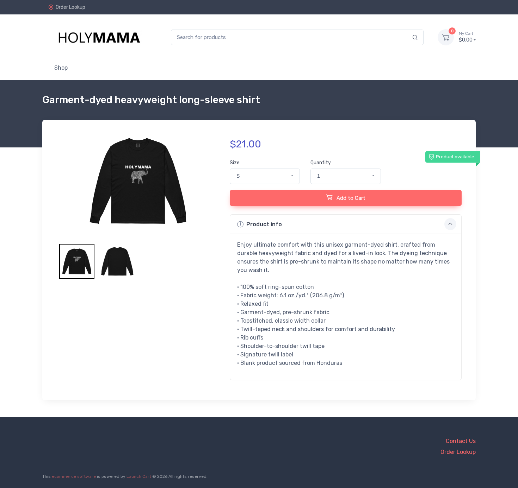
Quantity (320, 163)
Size (235, 163)
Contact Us (461, 441)
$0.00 (466, 37)
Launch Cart (139, 476)
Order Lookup (70, 7)
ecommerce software (74, 476)
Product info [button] (264, 224)
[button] (265, 176)
